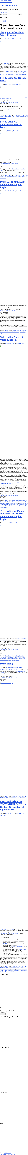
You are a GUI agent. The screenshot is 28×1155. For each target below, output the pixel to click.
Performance (17, 970)
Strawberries (15, 74)
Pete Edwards (16, 504)
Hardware (7, 71)
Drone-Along (23, 332)
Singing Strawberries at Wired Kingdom (12, 33)
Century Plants (12, 108)
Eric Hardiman (6, 969)
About (4, 21)
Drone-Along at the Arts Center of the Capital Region (12, 184)
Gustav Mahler (8, 74)
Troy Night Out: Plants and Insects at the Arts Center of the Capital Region (12, 515)
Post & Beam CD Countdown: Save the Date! (11, 124)
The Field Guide (8, 5)
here (18, 482)
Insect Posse (15, 658)
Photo (9, 115)
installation (2, 503)
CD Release (7, 176)
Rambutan (13, 946)
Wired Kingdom (6, 63)
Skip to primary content (5, 0)
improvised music (7, 658)
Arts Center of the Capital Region (8, 310)
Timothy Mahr (12, 505)
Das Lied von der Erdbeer (14, 72)
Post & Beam (3, 178)
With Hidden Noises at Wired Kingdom (11, 338)
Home (4, 20)
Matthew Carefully (4, 108)
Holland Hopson (20, 38)
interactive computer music (12, 503)
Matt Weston (11, 970)
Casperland (22, 967)
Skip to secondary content (6, 2)
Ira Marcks (21, 503)
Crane (1, 969)
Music (11, 71)
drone (17, 332)
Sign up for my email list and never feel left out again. (12, 1010)
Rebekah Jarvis (23, 504)
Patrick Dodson (9, 504)
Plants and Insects (4, 660)
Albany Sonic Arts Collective (16, 328)
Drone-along (6, 663)
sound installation (4, 505)
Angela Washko (16, 500)
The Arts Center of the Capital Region (9, 102)
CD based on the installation (6, 483)
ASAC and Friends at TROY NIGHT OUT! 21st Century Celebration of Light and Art (13, 805)
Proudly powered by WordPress (7, 1154)
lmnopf (5, 970)
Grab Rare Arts (7, 1153)
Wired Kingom (19, 505)
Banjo (5, 116)
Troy (4, 118)
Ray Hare (2, 971)
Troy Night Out (15, 660)
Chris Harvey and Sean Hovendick (17, 501)
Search (1, 14)
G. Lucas (13, 969)
